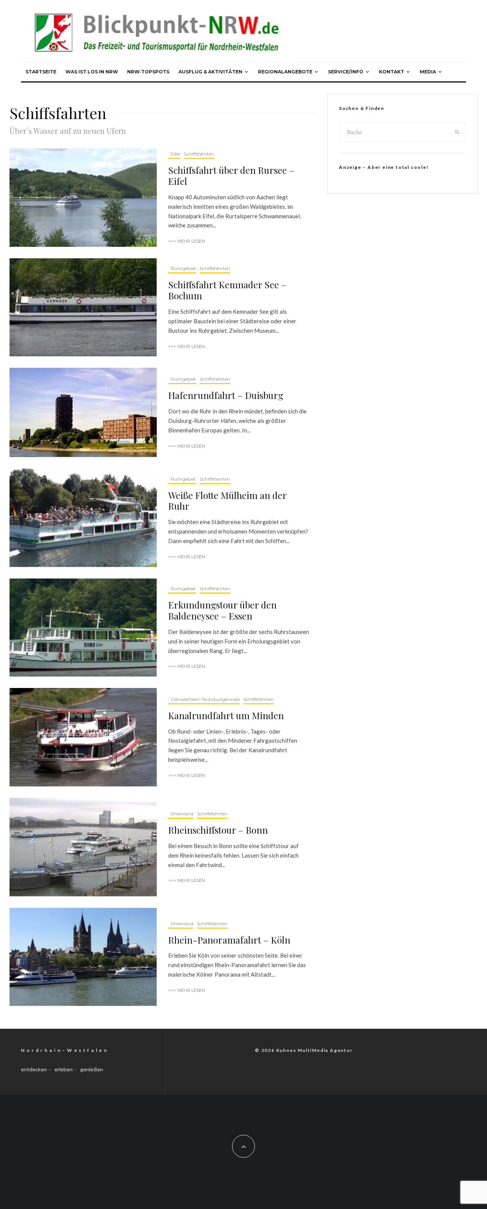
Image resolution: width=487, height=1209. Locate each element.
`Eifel (174, 154)
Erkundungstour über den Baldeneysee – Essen (222, 610)
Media (428, 72)
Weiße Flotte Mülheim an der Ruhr (227, 501)
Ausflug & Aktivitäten (210, 72)
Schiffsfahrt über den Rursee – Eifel (231, 176)
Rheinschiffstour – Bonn (218, 830)
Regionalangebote (285, 72)
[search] (457, 132)
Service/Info (345, 72)
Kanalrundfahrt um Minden (226, 715)
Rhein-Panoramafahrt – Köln (229, 939)
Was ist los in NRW (91, 72)
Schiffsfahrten (199, 154)
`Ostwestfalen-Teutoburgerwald (204, 699)
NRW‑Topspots (148, 72)
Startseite (40, 72)
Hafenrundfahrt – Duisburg (225, 395)
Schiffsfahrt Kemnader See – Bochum (227, 290)
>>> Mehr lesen (186, 241)
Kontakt (391, 72)
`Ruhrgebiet (182, 268)
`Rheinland (180, 814)
